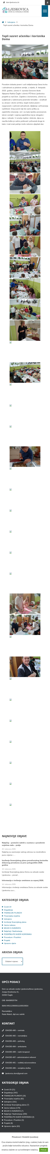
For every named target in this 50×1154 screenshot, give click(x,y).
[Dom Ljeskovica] (15, 10)
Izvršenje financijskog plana (15, 922)
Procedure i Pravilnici (12, 937)
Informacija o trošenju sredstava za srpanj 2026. (23, 880)
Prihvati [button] (43, 1150)
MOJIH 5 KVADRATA (12, 928)
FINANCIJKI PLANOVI (13, 913)
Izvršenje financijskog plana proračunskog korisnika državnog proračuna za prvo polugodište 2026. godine (25, 862)
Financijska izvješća (12, 916)
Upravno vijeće (10, 943)
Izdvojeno (11, 22)
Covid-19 (7, 907)
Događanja (8, 910)
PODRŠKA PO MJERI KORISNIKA (18, 934)
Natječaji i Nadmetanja (13, 931)
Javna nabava (9, 925)
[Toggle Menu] (45, 11)
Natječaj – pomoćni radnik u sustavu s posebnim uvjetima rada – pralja (23, 844)
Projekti (7, 940)
